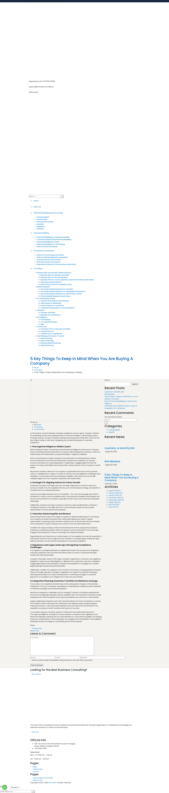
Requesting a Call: (35, 81)
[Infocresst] (84, 15)
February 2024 (115, 493)
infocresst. (52, 782)
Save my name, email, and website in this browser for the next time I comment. (62, 660)
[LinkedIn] (40, 625)
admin (38, 424)
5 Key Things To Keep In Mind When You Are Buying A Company (122, 477)
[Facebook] (36, 625)
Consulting (38, 370)
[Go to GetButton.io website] (5, 791)
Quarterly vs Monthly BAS (114, 392)
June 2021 (113, 507)
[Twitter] (37, 625)
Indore (31, 92)
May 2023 (113, 505)
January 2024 (115, 495)
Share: (32, 625)
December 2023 (115, 498)
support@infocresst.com (38, 87)
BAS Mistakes (110, 394)
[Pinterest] (39, 625)
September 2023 (116, 500)
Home (36, 367)
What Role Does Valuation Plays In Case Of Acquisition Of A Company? (121, 407)
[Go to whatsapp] (4, 787)
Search (107, 380)
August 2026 (114, 490)
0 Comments (39, 429)
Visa (111, 432)
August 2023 (114, 502)
